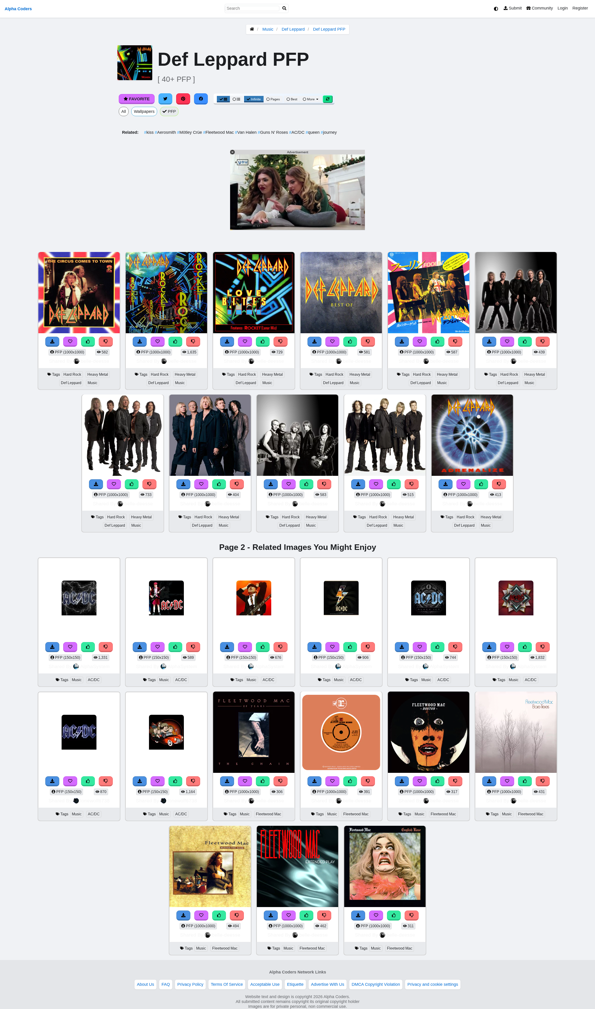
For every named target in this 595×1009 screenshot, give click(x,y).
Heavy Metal (97, 374)
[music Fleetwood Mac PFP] (253, 733)
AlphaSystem (95, 666)
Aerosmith (166, 132)
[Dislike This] (106, 342)
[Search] (284, 8)
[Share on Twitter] (165, 98)
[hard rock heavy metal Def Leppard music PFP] (79, 293)
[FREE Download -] (52, 342)
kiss (149, 132)
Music (267, 29)
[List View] (236, 99)
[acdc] (166, 599)
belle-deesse (95, 361)
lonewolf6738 (95, 800)
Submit (515, 8)
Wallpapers (144, 111)
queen (313, 132)
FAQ (166, 984)
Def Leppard (293, 29)
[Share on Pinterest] (183, 98)
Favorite (139, 99)
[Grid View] (223, 99)
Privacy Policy (190, 984)
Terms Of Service (227, 984)
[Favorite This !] (70, 342)
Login (563, 8)
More (311, 99)
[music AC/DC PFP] (79, 599)
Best (293, 99)
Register (580, 8)
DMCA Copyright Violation (376, 984)
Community (542, 8)
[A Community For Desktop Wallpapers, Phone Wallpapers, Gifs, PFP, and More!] (252, 29)
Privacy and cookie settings (432, 984)
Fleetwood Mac (219, 132)
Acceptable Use (265, 984)
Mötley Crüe (190, 132)
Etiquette (295, 984)
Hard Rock (72, 374)
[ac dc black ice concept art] (428, 599)
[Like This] (88, 342)
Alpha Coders (18, 9)
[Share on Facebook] (201, 98)
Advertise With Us (327, 984)
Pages (275, 99)
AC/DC (297, 132)
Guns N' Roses (273, 132)
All (123, 111)
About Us (145, 984)
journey (329, 132)
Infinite (256, 99)
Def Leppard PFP (329, 29)
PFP (171, 111)
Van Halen (246, 132)
